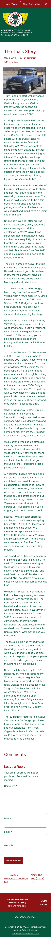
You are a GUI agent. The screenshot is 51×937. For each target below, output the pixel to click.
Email (8, 831)
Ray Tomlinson (29, 58)
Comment (10, 786)
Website (8, 845)
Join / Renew (12, 4)
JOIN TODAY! (44, 902)
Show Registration (31, 4)
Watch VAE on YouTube (25, 917)
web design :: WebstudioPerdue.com (25, 934)
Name (8, 818)
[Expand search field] (46, 4)
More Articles (12, 62)
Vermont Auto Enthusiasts (16, 30)
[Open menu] (2, 38)
